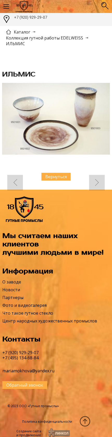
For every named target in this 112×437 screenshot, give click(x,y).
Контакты (21, 339)
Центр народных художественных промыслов (49, 321)
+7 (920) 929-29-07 (30, 17)
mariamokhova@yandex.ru (28, 371)
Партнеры (12, 297)
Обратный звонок (24, 385)
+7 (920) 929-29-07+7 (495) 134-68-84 (20, 355)
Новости (11, 290)
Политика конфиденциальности (47, 421)
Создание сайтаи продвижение (28, 433)
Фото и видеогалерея (24, 305)
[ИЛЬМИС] (56, 119)
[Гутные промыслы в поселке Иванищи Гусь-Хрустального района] (55, 6)
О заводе (11, 282)
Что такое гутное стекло (27, 313)
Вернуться (56, 177)
